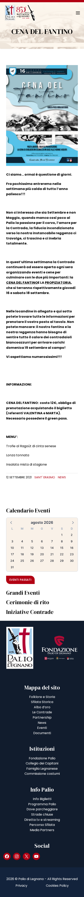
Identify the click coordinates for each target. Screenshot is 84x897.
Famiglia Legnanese (42, 768)
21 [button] (52, 554)
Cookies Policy (57, 885)
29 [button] (62, 560)
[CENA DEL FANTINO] (42, 115)
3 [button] (12, 541)
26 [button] (32, 560)
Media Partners (42, 830)
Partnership (42, 717)
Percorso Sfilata (42, 824)
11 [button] (22, 547)
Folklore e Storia (42, 697)
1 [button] (62, 535)
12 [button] (32, 547)
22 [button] (62, 554)
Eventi (42, 727)
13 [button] (42, 547)
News (62, 477)
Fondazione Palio (42, 758)
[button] (11, 522)
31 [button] (12, 567)
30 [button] (72, 560)
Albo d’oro (42, 707)
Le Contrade (42, 712)
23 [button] (72, 554)
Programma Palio (42, 804)
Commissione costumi (42, 773)
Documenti (42, 733)
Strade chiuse (42, 814)
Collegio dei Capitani (42, 763)
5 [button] (32, 541)
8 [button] (62, 541)
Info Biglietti (42, 799)
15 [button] (61, 547)
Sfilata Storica (42, 702)
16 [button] (71, 547)
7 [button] (52, 541)
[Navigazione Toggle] (75, 13)
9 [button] (72, 541)
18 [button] (22, 554)
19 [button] (32, 554)
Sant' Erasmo (44, 477)
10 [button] (12, 547)
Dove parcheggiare (42, 809)
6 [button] (42, 541)
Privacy (21, 885)
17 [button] (12, 554)
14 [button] (52, 547)
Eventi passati (20, 580)
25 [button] (22, 560)
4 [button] (22, 541)
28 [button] (52, 560)
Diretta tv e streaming (42, 819)
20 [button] (42, 554)
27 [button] (42, 560)
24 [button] (12, 560)
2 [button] (72, 535)
